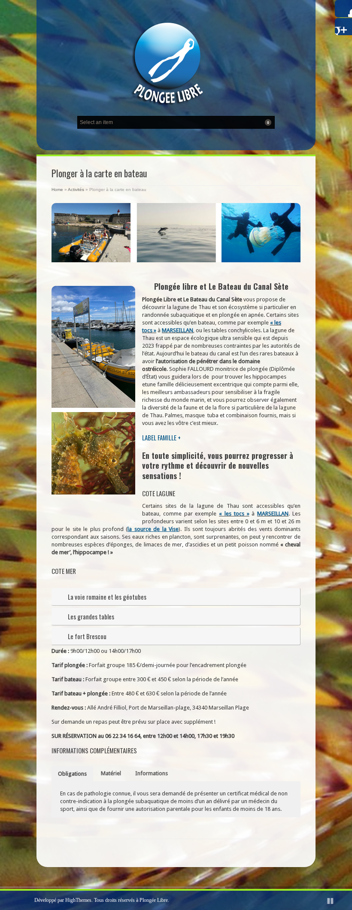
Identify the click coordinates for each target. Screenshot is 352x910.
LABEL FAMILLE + (161, 437)
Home (57, 189)
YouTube (343, 26)
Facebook (343, 8)
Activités (76, 189)
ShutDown (26, 900)
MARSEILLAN (177, 330)
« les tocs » (234, 513)
